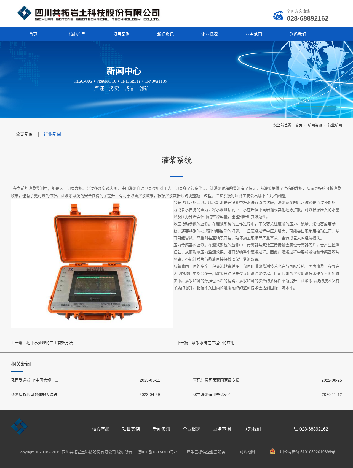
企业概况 (209, 34)
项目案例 (121, 34)
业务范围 (253, 34)
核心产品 (77, 34)
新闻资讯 (165, 34)
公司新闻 (24, 134)
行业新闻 (335, 125)
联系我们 (298, 34)
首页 (33, 34)
